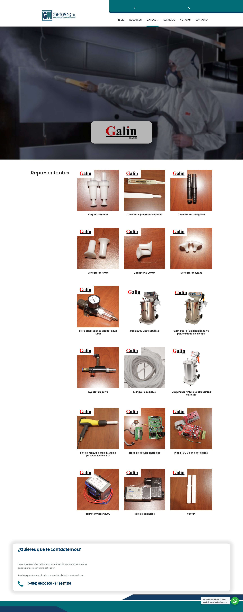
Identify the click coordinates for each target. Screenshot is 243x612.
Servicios (169, 19)
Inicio (121, 19)
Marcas (151, 19)
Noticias (185, 19)
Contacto (201, 19)
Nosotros (135, 19)
